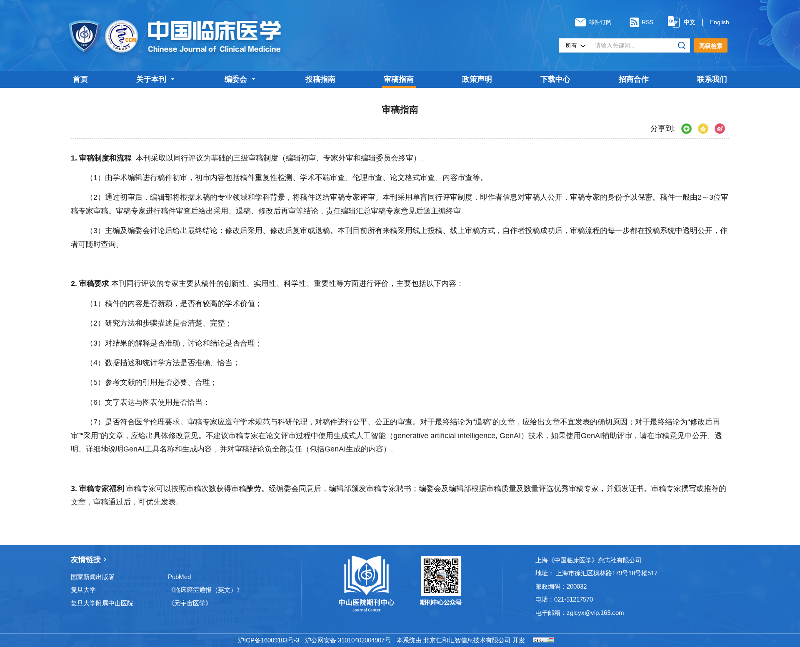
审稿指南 (399, 79)
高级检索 (710, 46)
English (719, 22)
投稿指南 (320, 79)
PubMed (179, 576)
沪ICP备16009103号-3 (268, 640)
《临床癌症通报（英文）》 (205, 589)
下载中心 (555, 79)
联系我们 (712, 79)
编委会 (236, 79)
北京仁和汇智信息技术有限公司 (467, 640)
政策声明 (477, 79)
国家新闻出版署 (93, 576)
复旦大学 (83, 589)
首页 (80, 79)
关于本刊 (151, 79)
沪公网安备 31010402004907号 (348, 640)
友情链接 (86, 559)
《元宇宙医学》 (190, 603)
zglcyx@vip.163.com (595, 612)
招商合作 (634, 79)
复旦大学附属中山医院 (102, 603)
